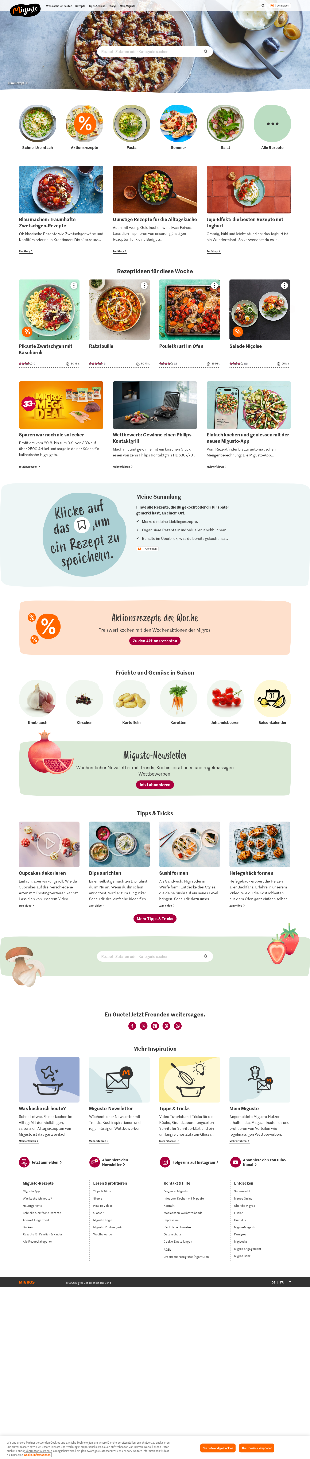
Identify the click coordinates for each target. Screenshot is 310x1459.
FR (282, 1282)
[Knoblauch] (37, 702)
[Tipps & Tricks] (189, 1100)
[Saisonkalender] (272, 702)
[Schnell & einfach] (37, 127)
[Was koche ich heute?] (49, 1100)
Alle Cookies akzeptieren (256, 1448)
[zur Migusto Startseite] (25, 6)
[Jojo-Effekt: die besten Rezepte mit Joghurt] (249, 210)
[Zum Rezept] (49, 323)
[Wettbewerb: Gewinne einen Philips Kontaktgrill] (155, 425)
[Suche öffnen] (263, 6)
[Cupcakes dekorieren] (49, 865)
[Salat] (225, 127)
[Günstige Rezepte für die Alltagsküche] (155, 210)
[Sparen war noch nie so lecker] (61, 425)
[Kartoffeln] (131, 702)
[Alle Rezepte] (272, 127)
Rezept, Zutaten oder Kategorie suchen (155, 51)
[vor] (291, 309)
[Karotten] (178, 702)
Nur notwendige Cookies (218, 1448)
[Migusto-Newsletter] (119, 1100)
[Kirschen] (84, 702)
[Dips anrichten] (119, 865)
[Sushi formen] (189, 865)
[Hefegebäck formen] (259, 865)
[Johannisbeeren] (225, 702)
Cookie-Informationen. (37, 1455)
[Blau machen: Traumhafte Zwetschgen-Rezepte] (61, 210)
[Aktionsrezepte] (84, 127)
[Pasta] (131, 127)
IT (289, 1282)
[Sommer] (178, 127)
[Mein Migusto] (259, 1100)
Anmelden (283, 5)
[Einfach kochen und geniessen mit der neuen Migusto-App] (249, 425)
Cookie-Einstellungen (178, 1241)
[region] (155, 1447)
